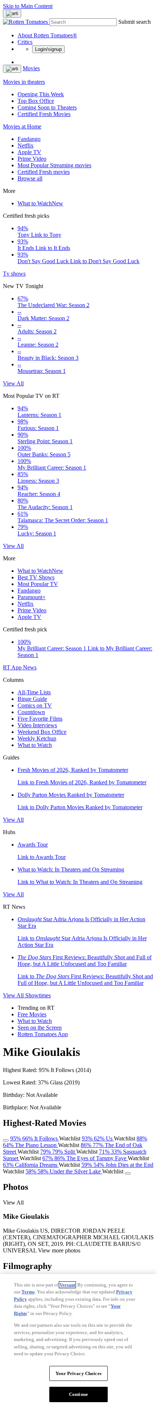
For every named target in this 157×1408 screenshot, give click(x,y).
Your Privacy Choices (78, 1373)
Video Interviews (37, 725)
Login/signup (48, 49)
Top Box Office (36, 101)
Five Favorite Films (40, 719)
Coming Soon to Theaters (47, 107)
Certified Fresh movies (44, 172)
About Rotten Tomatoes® (47, 35)
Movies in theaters (24, 82)
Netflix (26, 145)
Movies (31, 68)
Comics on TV (35, 705)
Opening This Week (41, 94)
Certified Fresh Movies (44, 114)
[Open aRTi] (12, 14)
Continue (78, 1394)
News (30, 667)
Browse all (30, 178)
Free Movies (32, 1014)
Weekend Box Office (42, 732)
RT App (13, 667)
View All (13, 383)
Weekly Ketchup (37, 738)
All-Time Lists (34, 692)
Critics (25, 42)
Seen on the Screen (40, 1027)
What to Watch (40, 203)
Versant (67, 1285)
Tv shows (14, 273)
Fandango (29, 139)
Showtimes (38, 995)
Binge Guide (32, 699)
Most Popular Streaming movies (54, 165)
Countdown (31, 712)
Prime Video (32, 159)
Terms (28, 1292)
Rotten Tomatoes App (43, 1034)
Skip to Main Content (28, 6)
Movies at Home (22, 126)
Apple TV (29, 152)
